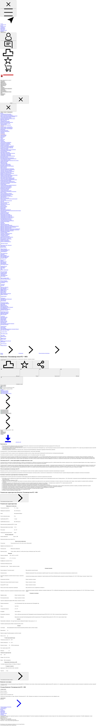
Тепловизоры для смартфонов (5, 144)
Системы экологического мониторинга (7, 220)
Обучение (2, 125)
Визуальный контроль (4, 156)
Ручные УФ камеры (3, 232)
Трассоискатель (3, 83)
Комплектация (3, 433)
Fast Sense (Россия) (3, 266)
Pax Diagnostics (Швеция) (4, 303)
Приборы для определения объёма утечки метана (8, 175)
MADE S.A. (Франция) (4, 287)
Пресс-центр (2, 29)
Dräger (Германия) (3, 255)
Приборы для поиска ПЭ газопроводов (7, 173)
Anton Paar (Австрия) (4, 243)
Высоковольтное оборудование (5, 180)
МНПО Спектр (3, 339)
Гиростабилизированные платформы (6, 194)
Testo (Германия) (3, 328)
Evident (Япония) (3, 263)
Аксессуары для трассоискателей (6, 200)
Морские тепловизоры (4, 148)
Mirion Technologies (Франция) (5, 293)
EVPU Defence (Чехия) (4, 264)
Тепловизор (2, 81)
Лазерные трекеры (3, 166)
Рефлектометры (3, 208)
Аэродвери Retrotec (3, 151)
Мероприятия (2, 28)
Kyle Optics (2, 285)
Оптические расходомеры (4, 221)
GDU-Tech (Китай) (3, 271)
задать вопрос (3, 698)
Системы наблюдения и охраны (5, 117)
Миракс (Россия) (3, 338)
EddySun (1, 260)
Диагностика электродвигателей (6, 176)
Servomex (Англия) (3, 320)
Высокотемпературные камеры (5, 150)
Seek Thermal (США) (4, 317)
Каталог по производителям (5, 123)
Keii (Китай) (2, 284)
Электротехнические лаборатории (6, 225)
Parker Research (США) (4, 302)
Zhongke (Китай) (3, 336)
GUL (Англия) (2, 276)
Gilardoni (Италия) (3, 273)
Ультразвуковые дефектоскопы (5, 154)
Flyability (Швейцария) (4, 269)
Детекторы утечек (3, 84)
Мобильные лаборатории (4, 119)
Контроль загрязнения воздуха (5, 241)
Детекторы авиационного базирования (7, 168)
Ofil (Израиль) (2, 298)
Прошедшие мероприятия (4, 131)
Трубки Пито (2, 223)
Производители (3, 26)
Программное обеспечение (5, 152)
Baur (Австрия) (3, 246)
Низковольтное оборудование (5, 187)
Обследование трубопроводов (5, 209)
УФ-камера (2, 87)
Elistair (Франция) (3, 261)
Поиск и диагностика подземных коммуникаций (8, 115)
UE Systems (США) (3, 331)
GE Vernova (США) (3, 272)
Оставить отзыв (3, 689)
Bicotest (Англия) (3, 247)
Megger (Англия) (3, 292)
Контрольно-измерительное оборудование (7, 118)
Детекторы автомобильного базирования (7, 169)
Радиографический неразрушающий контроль (8, 158)
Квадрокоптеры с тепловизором (5, 238)
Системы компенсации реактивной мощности (8, 185)
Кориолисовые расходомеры (5, 214)
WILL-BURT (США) (4, 333)
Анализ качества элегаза (4, 189)
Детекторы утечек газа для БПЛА (6, 170)
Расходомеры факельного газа (5, 218)
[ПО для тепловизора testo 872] (5, 393)
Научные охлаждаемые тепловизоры (6, 146)
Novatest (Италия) (3, 296)
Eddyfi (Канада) (3, 259)
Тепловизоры (2, 141)
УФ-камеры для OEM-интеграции (6, 233)
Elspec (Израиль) (3, 262)
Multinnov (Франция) (4, 294)
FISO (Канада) (2, 267)
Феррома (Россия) (3, 345)
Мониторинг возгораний (4, 197)
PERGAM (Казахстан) (4, 306)
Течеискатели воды (3, 203)
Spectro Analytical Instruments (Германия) (7, 323)
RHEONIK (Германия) (4, 313)
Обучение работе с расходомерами (6, 128)
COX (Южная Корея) (4, 250)
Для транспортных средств (5, 236)
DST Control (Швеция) (4, 257)
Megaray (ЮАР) (3, 291)
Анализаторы (3, 89)
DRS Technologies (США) (4, 256)
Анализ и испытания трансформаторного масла (8, 179)
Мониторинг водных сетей (5, 204)
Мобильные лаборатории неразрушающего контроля (9, 226)
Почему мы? (2, 133)
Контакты (2, 31)
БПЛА (2, 86)
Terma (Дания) (2, 327)
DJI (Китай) (2, 254)
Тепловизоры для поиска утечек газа (6, 147)
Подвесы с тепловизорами (4, 240)
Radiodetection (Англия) (4, 311)
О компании (2, 27)
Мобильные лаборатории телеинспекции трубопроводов (10, 228)
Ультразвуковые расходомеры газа (6, 216)
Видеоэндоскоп (3, 85)
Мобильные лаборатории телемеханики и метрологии (9, 229)
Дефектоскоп (3, 82)
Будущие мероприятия (4, 130)
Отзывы (2, 434)
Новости (1, 137)
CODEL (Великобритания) (5, 249)
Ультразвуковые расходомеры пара (6, 217)
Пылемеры (2, 222)
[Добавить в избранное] (25, 365)
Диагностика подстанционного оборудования (8, 182)
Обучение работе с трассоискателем (6, 127)
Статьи (1, 138)
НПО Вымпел (2, 341)
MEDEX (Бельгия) (3, 290)
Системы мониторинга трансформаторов (7, 181)
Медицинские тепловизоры (5, 143)
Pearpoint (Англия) (3, 305)
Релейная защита (3, 184)
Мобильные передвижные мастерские (7, 230)
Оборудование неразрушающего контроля (7, 116)
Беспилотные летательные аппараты (6, 122)
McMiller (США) (3, 289)
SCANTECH (2, 316)
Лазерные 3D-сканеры (4, 161)
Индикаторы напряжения (4, 188)
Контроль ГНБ (2, 207)
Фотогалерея (2, 139)
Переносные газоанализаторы (5, 174)
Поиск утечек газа (3, 120)
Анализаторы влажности (4, 212)
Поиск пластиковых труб (4, 202)
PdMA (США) (2, 304)
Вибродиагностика (3, 162)
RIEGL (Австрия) (3, 314)
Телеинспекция (3, 205)
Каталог (1, 25)
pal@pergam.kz (2, 708)
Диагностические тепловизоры (5, 142)
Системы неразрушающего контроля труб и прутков (9, 160)
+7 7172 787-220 (3, 24)
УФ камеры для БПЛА (4, 235)
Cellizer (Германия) (3, 248)
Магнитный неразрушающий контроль (7, 157)
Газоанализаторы (3, 211)
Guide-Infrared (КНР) (3, 275)
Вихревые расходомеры (4, 213)
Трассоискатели (3, 199)
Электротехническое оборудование (6, 88)
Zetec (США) (2, 335)
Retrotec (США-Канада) (4, 312)
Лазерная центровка (3, 163)
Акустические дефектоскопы (5, 164)
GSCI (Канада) (2, 274)
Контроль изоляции (3, 206)
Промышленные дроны (4, 239)
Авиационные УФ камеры (4, 234)
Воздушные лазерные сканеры (5, 165)
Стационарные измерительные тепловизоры (8, 149)
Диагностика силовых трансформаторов (7, 178)
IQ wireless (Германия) (4, 281)
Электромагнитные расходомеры (6, 219)
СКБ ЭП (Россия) (3, 343)
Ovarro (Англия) (3, 300)
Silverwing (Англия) (3, 321)
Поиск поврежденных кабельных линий (7, 177)
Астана (1, 23)
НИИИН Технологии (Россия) (5, 340)
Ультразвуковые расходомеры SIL (6, 215)
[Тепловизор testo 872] (4, 390)
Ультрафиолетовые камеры (5, 121)
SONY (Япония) (3, 322)
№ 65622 (1, 389)
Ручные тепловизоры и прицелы (6, 193)
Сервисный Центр (3, 30)
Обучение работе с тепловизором (6, 126)
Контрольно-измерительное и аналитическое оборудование (10, 210)
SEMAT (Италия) (3, 318)
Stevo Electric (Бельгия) (4, 324)
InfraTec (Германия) (3, 280)
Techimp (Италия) (3, 326)
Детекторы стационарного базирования (7, 171)
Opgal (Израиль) (3, 299)
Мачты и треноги (3, 90)
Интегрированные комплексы (5, 195)
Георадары (2, 201)
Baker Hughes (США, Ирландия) (6, 245)
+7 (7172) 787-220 (3, 707)
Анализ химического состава (5, 159)
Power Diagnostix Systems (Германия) (6, 307)
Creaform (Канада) (3, 251)
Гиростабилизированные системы (6, 91)
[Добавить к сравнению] (8, 365)
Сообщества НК (3, 135)
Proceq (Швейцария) (3, 308)
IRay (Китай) (2, 282)
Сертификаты (2, 134)
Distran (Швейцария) (3, 253)
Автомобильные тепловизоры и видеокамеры (8, 191)
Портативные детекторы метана (5, 172)
